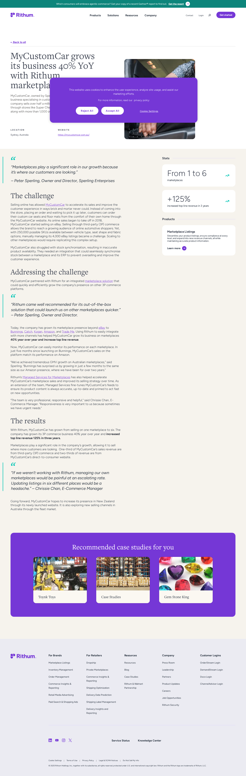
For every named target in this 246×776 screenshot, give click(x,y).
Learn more (173, 248)
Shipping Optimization (97, 687)
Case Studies (131, 676)
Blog (126, 669)
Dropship (91, 662)
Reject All (87, 110)
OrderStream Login (210, 662)
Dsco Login (206, 676)
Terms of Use (72, 760)
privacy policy (141, 100)
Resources (131, 15)
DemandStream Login (211, 669)
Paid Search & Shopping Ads (63, 702)
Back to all (19, 42)
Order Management (59, 676)
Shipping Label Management (101, 702)
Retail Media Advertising (62, 695)
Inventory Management (61, 669)
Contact (189, 15)
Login (201, 15)
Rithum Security (170, 705)
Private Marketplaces (97, 669)
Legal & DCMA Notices (108, 760)
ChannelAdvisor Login (211, 683)
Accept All (112, 110)
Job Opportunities (171, 698)
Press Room (168, 662)
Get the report (176, 4)
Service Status (121, 740)
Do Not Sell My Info (131, 760)
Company (151, 15)
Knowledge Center (149, 740)
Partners (166, 676)
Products (95, 15)
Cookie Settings (55, 760)
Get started (226, 15)
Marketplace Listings (59, 662)
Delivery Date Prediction (99, 695)
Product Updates (171, 683)
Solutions (113, 15)
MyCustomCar (55, 204)
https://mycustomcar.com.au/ (73, 134)
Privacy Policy (88, 760)
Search (209, 14)
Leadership (168, 669)
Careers (166, 690)
